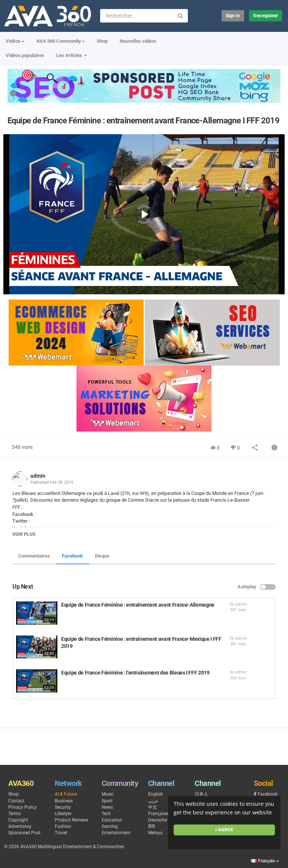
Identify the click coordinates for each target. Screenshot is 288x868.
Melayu (155, 832)
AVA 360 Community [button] (58, 41)
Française (158, 813)
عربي (153, 801)
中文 (152, 807)
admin (37, 476)
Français (266, 861)
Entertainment (116, 832)
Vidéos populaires (25, 55)
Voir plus (23, 534)
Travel (61, 832)
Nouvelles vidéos (138, 41)
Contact (16, 801)
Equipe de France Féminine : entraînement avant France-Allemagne (137, 605)
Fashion (63, 826)
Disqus (102, 556)
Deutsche (157, 820)
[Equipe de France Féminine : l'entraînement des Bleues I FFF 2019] (36, 681)
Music (108, 794)
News (107, 807)
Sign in (233, 15)
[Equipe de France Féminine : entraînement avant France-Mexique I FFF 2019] (36, 647)
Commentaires (34, 556)
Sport (107, 801)
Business (64, 801)
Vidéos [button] (13, 41)
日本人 (201, 794)
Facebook (72, 556)
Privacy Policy (22, 807)
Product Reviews (71, 820)
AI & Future (66, 794)
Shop (102, 41)
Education (112, 820)
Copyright (18, 820)
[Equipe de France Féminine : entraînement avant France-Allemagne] (36, 613)
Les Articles (69, 55)
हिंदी (151, 826)
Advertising (19, 826)
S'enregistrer (265, 15)
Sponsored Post (24, 832)
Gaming (110, 826)
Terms (14, 813)
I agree (224, 829)
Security (63, 807)
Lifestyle (63, 813)
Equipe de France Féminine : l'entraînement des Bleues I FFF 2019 (135, 673)
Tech (106, 813)
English (155, 794)
